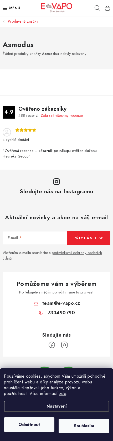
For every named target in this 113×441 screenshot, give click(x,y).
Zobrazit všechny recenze (62, 115)
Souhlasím (84, 426)
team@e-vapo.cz (61, 303)
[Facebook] (52, 345)
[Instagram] (64, 345)
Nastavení (57, 406)
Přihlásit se (89, 238)
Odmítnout (29, 425)
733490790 (61, 312)
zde (62, 394)
